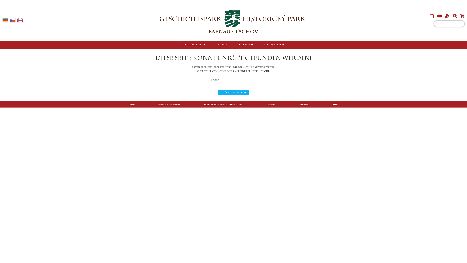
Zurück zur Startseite (233, 92)
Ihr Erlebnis (244, 44)
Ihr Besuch (222, 44)
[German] (5, 20)
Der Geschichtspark (192, 44)
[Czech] (13, 20)
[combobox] (449, 24)
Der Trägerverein (272, 44)
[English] (20, 20)
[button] (335, 104)
